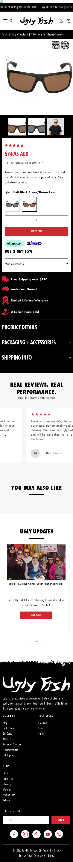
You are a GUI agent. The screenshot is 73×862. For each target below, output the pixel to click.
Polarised (42, 723)
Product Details (19, 327)
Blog (5, 723)
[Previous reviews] (5, 435)
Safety (41, 733)
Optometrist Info (10, 749)
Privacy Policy (25, 855)
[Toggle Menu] (5, 21)
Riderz (41, 728)
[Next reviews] (67, 435)
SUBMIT (61, 820)
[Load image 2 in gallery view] (36, 127)
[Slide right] (45, 641)
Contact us (8, 778)
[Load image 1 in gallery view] (17, 127)
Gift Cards (7, 733)
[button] (11, 21)
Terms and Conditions (44, 855)
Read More (36, 615)
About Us (7, 739)
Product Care (9, 794)
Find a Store (8, 728)
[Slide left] (28, 641)
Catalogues (8, 755)
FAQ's (5, 773)
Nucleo (57, 850)
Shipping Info (16, 357)
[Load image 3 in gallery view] (56, 127)
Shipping (7, 784)
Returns (6, 800)
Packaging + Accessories (28, 342)
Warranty (7, 789)
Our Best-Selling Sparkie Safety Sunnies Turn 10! (36, 584)
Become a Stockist (12, 744)
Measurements (14, 264)
